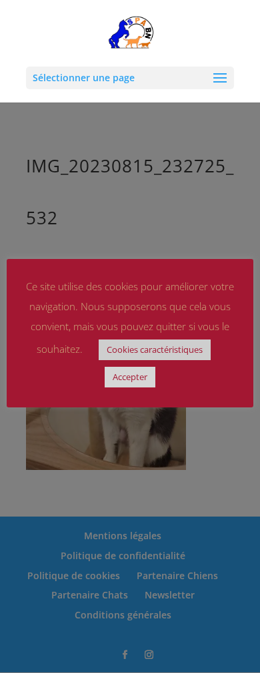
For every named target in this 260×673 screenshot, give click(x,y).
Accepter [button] (130, 377)
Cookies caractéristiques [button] (155, 349)
